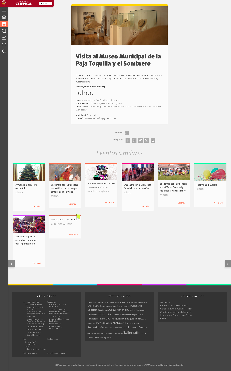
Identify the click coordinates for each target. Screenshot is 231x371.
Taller (127, 333)
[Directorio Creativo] (4, 30)
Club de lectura (110, 306)
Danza (129, 310)
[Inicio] (4, 17)
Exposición (105, 314)
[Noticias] (4, 37)
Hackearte (165, 302)
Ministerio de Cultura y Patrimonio (175, 312)
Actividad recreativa (104, 303)
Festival (106, 318)
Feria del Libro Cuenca (56, 353)
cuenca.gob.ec (45, 3)
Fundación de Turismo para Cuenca (176, 315)
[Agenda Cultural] (4, 24)
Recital (144, 328)
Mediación (91, 323)
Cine (97, 306)
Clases (102, 306)
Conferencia (104, 310)
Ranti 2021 (55, 317)
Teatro (90, 337)
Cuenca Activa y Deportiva (56, 327)
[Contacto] (4, 44)
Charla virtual (171, 199)
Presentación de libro (112, 328)
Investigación (55, 324)
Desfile (204, 193)
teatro (143, 333)
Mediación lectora (107, 323)
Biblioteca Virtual (58, 309)
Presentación (95, 327)
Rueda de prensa (101, 333)
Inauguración (117, 319)
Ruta (109, 333)
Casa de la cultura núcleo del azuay (176, 309)
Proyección (135, 327)
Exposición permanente (122, 315)
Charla (90, 306)
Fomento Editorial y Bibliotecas (57, 305)
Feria (99, 319)
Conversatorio (117, 310)
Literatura (142, 319)
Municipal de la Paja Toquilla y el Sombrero (101, 100)
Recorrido (105, 103)
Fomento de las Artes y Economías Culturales (59, 313)
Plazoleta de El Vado (101, 198)
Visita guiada (116, 103)
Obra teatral (134, 324)
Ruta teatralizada (117, 333)
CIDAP (163, 318)
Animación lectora (121, 303)
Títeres (96, 337)
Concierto (136, 306)
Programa (124, 328)
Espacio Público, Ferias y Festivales (59, 320)
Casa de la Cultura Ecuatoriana (174, 306)
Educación (141, 310)
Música (124, 323)
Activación (91, 302)
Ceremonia (143, 302)
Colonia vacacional (123, 306)
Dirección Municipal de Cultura (99, 107)
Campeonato (134, 302)
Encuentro (95, 103)
